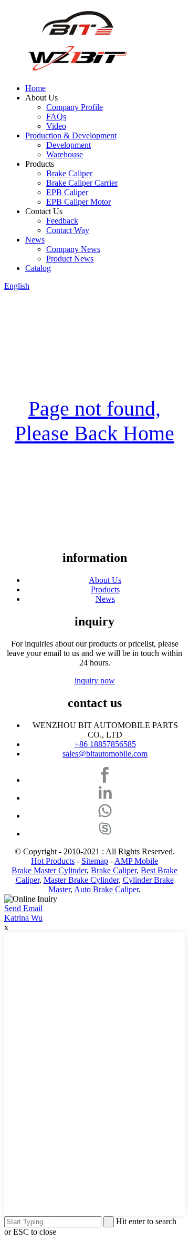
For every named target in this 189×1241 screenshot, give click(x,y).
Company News (73, 249)
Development (68, 144)
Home (35, 88)
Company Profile (74, 107)
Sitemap (94, 860)
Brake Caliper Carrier (82, 182)
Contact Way (67, 230)
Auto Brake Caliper (106, 889)
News (35, 239)
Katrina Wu (23, 917)
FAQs (56, 116)
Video (56, 126)
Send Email (23, 908)
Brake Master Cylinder (49, 870)
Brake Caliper (69, 173)
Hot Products (53, 860)
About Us (105, 580)
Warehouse (64, 154)
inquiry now (95, 680)
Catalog (38, 268)
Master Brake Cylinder (81, 879)
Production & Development (71, 135)
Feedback (62, 220)
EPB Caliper (67, 192)
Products (105, 589)
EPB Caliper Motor (78, 201)
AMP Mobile (136, 860)
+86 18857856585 (105, 744)
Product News (69, 258)
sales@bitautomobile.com (105, 753)
